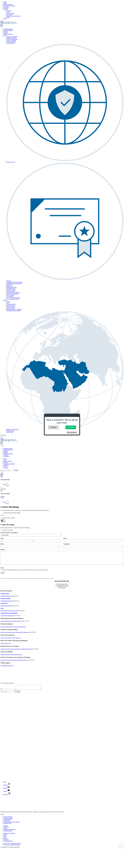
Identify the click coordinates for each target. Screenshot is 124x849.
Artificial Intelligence (8, 30)
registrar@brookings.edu (22, 660)
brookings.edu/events (5, 637)
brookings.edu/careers (5, 654)
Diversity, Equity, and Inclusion (13, 16)
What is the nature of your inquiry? (10, 532)
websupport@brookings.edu (7, 665)
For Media (5, 8)
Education (5, 31)
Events (5, 3)
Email (65, 538)
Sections (2, 496)
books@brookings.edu (6, 643)
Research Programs (7, 4)
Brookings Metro (7, 823)
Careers (8, 12)
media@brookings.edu (17, 621)
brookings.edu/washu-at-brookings (8, 660)
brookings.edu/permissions (7, 626)
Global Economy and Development (11, 821)
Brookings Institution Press (9, 829)
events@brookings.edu (15, 637)
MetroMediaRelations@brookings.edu (9, 610)
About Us (5, 9)
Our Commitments (10, 13)
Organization (66, 544)
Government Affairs (7, 841)
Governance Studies (8, 818)
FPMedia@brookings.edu (6, 605)
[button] (62, 518)
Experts (5, 1)
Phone (2, 544)
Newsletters (6, 7)
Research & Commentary (9, 5)
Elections (5, 32)
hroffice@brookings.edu (16, 654)
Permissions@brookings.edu (19, 626)
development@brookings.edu (22, 632)
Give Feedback (70, 427)
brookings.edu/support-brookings (8, 632)
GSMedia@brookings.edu (6, 601)
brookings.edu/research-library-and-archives (10, 649)
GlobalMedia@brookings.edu (7, 615)
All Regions (6, 456)
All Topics (5, 455)
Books (4, 837)
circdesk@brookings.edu (26, 649)
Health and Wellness (8, 34)
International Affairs (7, 29)
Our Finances (9, 14)
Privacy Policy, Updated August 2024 (12, 843)
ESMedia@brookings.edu (6, 596)
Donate (5, 18)
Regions (5, 300)
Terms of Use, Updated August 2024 (11, 844)
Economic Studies (7, 819)
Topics (4, 35)
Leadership (8, 10)
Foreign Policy (6, 820)
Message (3, 549)
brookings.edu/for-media (6, 621)
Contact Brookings (7, 830)
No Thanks (53, 427)
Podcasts (5, 838)
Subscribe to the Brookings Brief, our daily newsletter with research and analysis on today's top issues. (25, 569)
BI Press (8, 17)
